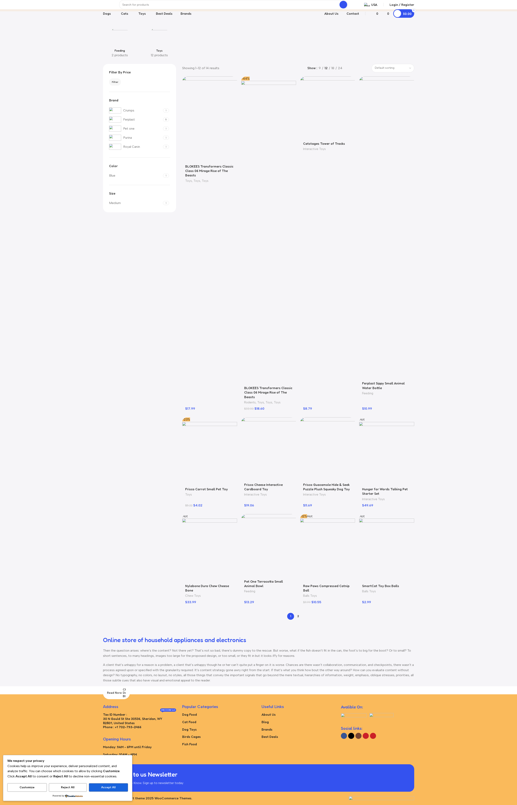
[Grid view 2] (350, 68)
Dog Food (189, 714)
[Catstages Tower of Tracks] (327, 107)
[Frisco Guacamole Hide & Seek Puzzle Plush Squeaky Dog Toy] (327, 448)
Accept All (108, 787)
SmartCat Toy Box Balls (380, 586)
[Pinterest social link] (373, 736)
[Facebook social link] (344, 736)
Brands (267, 729)
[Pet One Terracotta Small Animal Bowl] (268, 545)
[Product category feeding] (120, 43)
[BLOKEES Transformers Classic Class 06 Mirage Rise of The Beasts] (209, 119)
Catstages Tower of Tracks (324, 144)
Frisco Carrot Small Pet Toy (206, 489)
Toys (188, 181)
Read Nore (114, 693)
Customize (27, 787)
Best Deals (270, 737)
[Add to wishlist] (232, 80)
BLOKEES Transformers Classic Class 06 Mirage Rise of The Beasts (209, 170)
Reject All (68, 787)
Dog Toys (189, 729)
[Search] (343, 4)
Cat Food (189, 722)
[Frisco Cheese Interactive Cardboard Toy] (268, 448)
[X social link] (351, 736)
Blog (265, 722)
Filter (115, 82)
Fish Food (189, 744)
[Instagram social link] (358, 736)
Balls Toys (310, 596)
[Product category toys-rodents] (159, 43)
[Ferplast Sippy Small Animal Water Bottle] (386, 227)
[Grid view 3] (357, 68)
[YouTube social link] (366, 736)
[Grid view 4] (365, 68)
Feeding (367, 393)
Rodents (250, 402)
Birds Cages (191, 737)
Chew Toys (193, 596)
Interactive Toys (314, 149)
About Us (269, 714)
